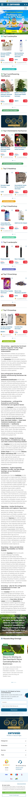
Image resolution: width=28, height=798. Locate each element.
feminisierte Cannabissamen (8, 422)
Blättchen (23, 451)
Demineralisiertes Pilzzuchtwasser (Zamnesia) (19, 54)
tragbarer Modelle (11, 529)
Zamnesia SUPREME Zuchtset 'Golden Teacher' (6, 54)
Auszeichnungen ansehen (14, 125)
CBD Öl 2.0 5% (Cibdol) (21, 223)
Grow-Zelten (13, 599)
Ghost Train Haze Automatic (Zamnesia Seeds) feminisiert (6, 94)
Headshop (6, 444)
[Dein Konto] (24, 4)
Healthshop (18, 475)
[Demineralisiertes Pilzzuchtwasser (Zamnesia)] (21, 45)
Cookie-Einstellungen (14, 795)
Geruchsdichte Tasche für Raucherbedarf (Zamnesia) (20, 187)
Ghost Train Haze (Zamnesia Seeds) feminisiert (5, 149)
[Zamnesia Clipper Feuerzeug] (7, 177)
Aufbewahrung (9, 453)
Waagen (3, 453)
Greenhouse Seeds (10, 418)
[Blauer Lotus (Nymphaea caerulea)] (21, 283)
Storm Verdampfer (20, 259)
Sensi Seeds (8, 420)
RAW (15, 453)
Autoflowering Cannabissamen (9, 379)
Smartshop (10, 553)
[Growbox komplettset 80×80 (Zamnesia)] (7, 319)
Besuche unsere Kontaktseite (19, 768)
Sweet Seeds (22, 420)
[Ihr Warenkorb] (26, 4)
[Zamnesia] (13, 4)
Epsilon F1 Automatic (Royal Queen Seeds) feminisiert (20, 94)
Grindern (3, 451)
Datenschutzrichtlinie (4, 713)
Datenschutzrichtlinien (21, 783)
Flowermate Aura (5, 259)
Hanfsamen (10, 407)
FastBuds (14, 420)
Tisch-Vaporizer (19, 527)
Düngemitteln (16, 601)
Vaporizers (12, 518)
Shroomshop (7, 359)
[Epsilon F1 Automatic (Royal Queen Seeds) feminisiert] (21, 85)
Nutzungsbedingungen (15, 713)
